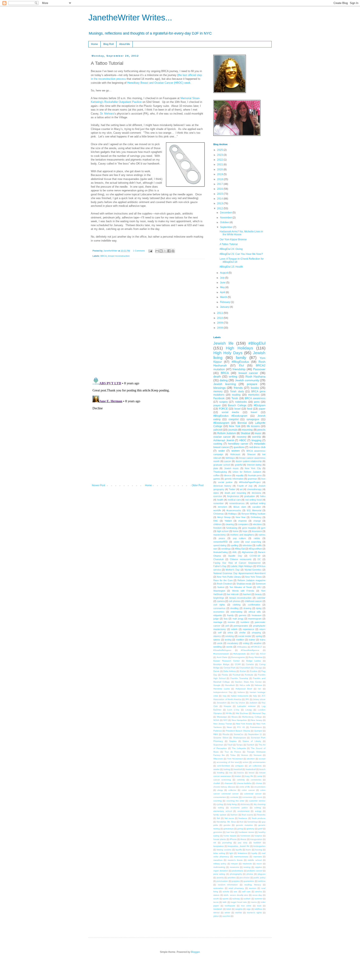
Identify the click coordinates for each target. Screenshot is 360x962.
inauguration (256, 839)
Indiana (241, 692)
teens (254, 902)
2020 (220, 169)
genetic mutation (244, 825)
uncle (219, 643)
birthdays (230, 458)
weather (258, 643)
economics (218, 612)
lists (226, 618)
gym (263, 528)
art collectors (255, 766)
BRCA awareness (255, 398)
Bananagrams (238, 657)
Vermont (257, 755)
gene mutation (249, 528)
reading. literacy (252, 884)
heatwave (256, 615)
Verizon (244, 755)
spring (259, 636)
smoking (229, 636)
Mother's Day (233, 569)
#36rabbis (242, 647)
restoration (218, 888)
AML (234, 552)
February (225, 302)
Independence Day (222, 692)
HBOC (242, 440)
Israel (237, 408)
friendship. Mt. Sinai (226, 822)
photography (236, 874)
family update (219, 815)
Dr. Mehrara (107, 113)
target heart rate (239, 902)
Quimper (258, 731)
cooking (217, 443)
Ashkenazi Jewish (223, 440)
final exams (247, 815)
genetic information (234, 478)
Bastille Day (235, 556)
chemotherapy (254, 489)
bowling (220, 772)
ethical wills (255, 612)
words (229, 646)
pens (257, 401)
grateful (238, 465)
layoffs (239, 850)
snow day (257, 895)
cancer (227, 461)
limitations (242, 853)
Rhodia (225, 734)
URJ (259, 587)
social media (230, 412)
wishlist (238, 912)
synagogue (252, 419)
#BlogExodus (240, 361)
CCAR (238, 664)
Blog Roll (108, 44)
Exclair (243, 671)
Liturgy (248, 710)
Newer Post (98, 485)
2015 (220, 193)
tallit (224, 902)
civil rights (219, 604)
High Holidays (239, 348)
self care (246, 891)
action (246, 762)
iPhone (233, 839)
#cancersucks (233, 510)
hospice (258, 836)
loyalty (254, 853)
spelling (234, 545)
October (225, 222)
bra (230, 772)
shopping (256, 632)
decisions (256, 493)
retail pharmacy (236, 888)
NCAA (216, 720)
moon (259, 863)
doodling (234, 608)
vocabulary (232, 643)
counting (217, 801)
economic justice (239, 807)
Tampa (239, 745)
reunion (252, 888)
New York (234, 426)
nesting (246, 867)
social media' (244, 636)
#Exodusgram (221, 422)
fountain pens (255, 475)
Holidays (232, 513)
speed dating (219, 545)
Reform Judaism (226, 433)
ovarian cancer (222, 436)
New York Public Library (229, 577)
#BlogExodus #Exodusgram (230, 415)
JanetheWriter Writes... (130, 17)
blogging (256, 440)
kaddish (257, 842)
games (216, 478)
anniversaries (259, 762)
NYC (225, 720)
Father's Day (219, 566)
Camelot (250, 664)
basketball (251, 769)
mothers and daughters (242, 534)
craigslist (234, 419)
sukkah (247, 898)
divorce (227, 475)
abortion (251, 759)
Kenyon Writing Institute (253, 513)
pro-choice (245, 877)
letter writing (219, 853)
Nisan (229, 727)
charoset (228, 783)
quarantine (249, 881)
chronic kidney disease (224, 787)
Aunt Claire (222, 657)
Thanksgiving (220, 472)
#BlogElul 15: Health (231, 266)
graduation (249, 496)
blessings (219, 387)
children (217, 524)
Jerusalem (221, 703)
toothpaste (230, 906)
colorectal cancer (252, 794)
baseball (238, 769)
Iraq (224, 696)
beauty (258, 594)
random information (228, 884)
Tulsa (232, 755)
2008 (220, 327)
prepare (252, 384)
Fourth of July (245, 486)
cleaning (229, 524)
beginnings (218, 598)
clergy (220, 790)
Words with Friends (243, 590)
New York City (253, 468)
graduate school (221, 465)
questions (239, 447)
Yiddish (228, 521)
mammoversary (241, 856)
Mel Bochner (242, 713)
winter (227, 912)
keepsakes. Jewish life (238, 846)
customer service (257, 801)
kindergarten (259, 846)
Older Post (198, 485)
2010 (220, 318)
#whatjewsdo (239, 654)
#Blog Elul (240, 548)
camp (259, 776)
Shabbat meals (243, 583)
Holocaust (235, 454)
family (241, 357)
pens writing (219, 874)
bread (251, 772)
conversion (247, 797)
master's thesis (235, 860)
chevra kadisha (244, 783)
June (223, 282)
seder (221, 450)
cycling (219, 804)
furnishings (253, 822)
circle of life (244, 787)
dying (258, 608)
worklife (217, 510)
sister (236, 542)
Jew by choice (238, 703)
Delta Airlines (229, 671)
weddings (226, 548)
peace (222, 538)
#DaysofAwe (255, 548)
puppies (236, 881)
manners (257, 856)
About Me (124, 44)
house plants (219, 839)
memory (217, 391)
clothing (236, 604)
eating (221, 807)
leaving (258, 850)
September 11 (255, 734)
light (231, 853)
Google (216, 685)
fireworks (261, 815)
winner (216, 912)
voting (246, 643)
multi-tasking (219, 867)
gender (227, 825)
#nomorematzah (221, 654)
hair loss (230, 832)
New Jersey (256, 720)
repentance (248, 629)
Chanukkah (244, 668)
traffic (259, 545)
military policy (219, 863)
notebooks (241, 401)
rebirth (234, 629)
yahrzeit (217, 429)
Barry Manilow (255, 657)
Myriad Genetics (253, 569)
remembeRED (220, 542)
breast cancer (248, 373)
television (247, 545)
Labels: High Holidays (241, 566)
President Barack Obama (238, 731)
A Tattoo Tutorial (229, 244)
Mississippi (222, 717)
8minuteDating (220, 552)
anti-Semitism (223, 766)
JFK (247, 699)
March (224, 297)
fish (218, 818)
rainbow (261, 881)
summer (258, 898)
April (223, 292)
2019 (220, 174)
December (226, 212)
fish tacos (229, 818)
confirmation (254, 604)
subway (236, 898)
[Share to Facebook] (169, 251)
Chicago (258, 668)
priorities (232, 877)
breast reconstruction (119, 256)
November (226, 217)
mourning (247, 429)
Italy (255, 696)
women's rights (254, 912)
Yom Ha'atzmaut (235, 759)
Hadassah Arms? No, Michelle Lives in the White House (241, 233)
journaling (227, 842)
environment (243, 811)
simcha (258, 891)
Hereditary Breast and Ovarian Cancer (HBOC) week (158, 82)
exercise (217, 496)
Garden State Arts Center (248, 682)
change (257, 521)
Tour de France (233, 752)
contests (234, 797)
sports (226, 898)
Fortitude (249, 675)
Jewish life (223, 343)
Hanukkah (230, 685)
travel (254, 412)
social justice (225, 482)
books (255, 387)
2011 (220, 313)
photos (249, 874)
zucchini (226, 916)
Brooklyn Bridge (221, 664)
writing (233, 376)
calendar (261, 598)
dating (224, 380)
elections (257, 524)
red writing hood (253, 499)
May (222, 287)
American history (222, 486)
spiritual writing (257, 503)
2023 (220, 154)
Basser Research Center (226, 661)
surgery (223, 401)
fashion (234, 815)
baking (227, 769)
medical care (234, 499)
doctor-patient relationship (249, 461)
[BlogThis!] (161, 251)
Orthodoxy (256, 517)
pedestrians (237, 871)
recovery (241, 436)
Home (94, 44)
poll (227, 625)
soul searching (253, 542)
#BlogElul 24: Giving (231, 249)
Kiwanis (227, 706)
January (225, 306)
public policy (259, 877)
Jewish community (247, 380)
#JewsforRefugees (222, 650)
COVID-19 (255, 556)
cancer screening (222, 780)
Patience (217, 731)
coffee (216, 475)
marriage (217, 622)
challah (216, 783)
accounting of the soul (228, 762)
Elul (241, 365)
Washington (219, 590)
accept (262, 759)
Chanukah (218, 559)
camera (221, 601)
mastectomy (219, 534)
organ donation (220, 871)
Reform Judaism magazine (251, 580)
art (241, 489)
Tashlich (250, 745)
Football (236, 675)
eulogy (258, 811)
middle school (254, 860)
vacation (256, 507)
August (224, 272)
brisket (238, 776)
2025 (220, 149)
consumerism (219, 797)
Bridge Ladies (253, 661)
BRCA (103, 256)
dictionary (245, 804)
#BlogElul (256, 343)
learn (248, 850)
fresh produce (259, 818)
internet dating (254, 465)
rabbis (257, 538)
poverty (220, 877)
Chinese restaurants (240, 559)
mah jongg (237, 618)
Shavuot (251, 454)
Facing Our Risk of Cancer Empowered (236, 563)
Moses (234, 717)
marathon (217, 860)
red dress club (257, 447)
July (222, 277)
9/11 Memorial (254, 510)
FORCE (223, 408)
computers (243, 524)
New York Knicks (244, 724)
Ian (259, 689)
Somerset (260, 583)
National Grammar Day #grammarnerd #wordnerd (239, 573)
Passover (259, 369)
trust (259, 906)
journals (233, 429)
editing (257, 807)
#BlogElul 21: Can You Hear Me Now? (241, 254)
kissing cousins (224, 850)
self (219, 632)
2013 (220, 203)
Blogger (195, 952)
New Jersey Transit (222, 724)
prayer (217, 405)
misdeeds (247, 863)
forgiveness (233, 496)
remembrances (237, 503)
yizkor (216, 916)
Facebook (219, 398)
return (262, 629)
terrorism (222, 507)
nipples (258, 867)
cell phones (234, 601)
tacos (216, 902)
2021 (220, 164)
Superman (218, 745)
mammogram (254, 618)
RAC (215, 521)
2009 (220, 322)
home (235, 531)
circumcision (259, 787)
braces (240, 772)
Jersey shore (259, 699)
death (217, 376)
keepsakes (218, 846)
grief (260, 828)
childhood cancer (253, 601)
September (226, 227)
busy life (249, 776)
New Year (241, 517)
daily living (232, 804)
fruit (241, 822)
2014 (220, 198)
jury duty (242, 842)
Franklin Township (239, 678)
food (249, 408)
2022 (220, 159)
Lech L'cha (233, 710)
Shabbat (245, 433)
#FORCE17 (256, 647)
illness (243, 839)
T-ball (229, 745)
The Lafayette (239, 748)
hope (245, 531)
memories (253, 394)
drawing (247, 608)
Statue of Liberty (251, 741)
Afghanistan (248, 552)
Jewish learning (224, 384)
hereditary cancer (238, 443)
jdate (215, 468)
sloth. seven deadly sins (236, 895)
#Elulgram (259, 405)
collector (232, 790)
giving (240, 828)
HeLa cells (245, 685)
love (263, 478)
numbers (244, 622)
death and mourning (235, 493)
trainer (252, 639)
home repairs (230, 836)
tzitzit (228, 909)
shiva (230, 632)
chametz (242, 521)
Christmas (218, 513)
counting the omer (235, 801)
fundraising (231, 528)
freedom (217, 528)
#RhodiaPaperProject (250, 482)
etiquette (217, 615)
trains (262, 639)
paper (262, 408)
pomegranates (241, 625)
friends (238, 387)
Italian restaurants (240, 696)
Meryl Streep (224, 517)
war (215, 548)
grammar (252, 478)
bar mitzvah (233, 594)
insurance (257, 531)
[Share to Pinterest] (173, 251)
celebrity (241, 780)
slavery (217, 636)
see (235, 891)
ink (214, 842)
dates (216, 493)
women (235, 450)
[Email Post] (150, 250)
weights (238, 909)
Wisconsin (218, 759)
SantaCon (239, 734)
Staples (232, 741)
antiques (239, 766)
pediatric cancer (254, 871)
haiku (262, 496)
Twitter (232, 489)
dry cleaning (259, 804)
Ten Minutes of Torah (240, 587)
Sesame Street (220, 737)
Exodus (253, 671)
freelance (242, 818)
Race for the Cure (223, 580)
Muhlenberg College (252, 717)
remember (218, 503)
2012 (220, 208)
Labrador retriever (246, 706)
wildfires (258, 909)
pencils (261, 429)
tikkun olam (239, 507)
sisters (216, 895)
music (258, 433)
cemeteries (256, 780)
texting (228, 639)
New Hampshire (239, 720)
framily (230, 615)
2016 (220, 188)
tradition (240, 639)
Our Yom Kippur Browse (233, 239)
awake (216, 769)
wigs (248, 909)
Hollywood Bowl (244, 689)
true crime (246, 906)
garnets (242, 615)
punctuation (222, 881)
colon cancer (248, 790)
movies (231, 622)
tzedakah (217, 909)
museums (234, 867)
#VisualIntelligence (250, 650)
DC (259, 559)
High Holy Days (227, 353)
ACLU (262, 654)
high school (222, 531)
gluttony (250, 828)
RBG (215, 734)
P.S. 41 (241, 727)
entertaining (236, 612)
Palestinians (256, 727)
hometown (245, 836)
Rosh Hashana (255, 376)
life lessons (253, 426)
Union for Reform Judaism (246, 472)
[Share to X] (165, 251)
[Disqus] (148, 320)
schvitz (226, 891)
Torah (234, 398)
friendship (238, 369)
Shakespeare (239, 737)
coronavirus (219, 608)
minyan (234, 863)
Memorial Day (258, 713)
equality (240, 475)
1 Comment (139, 250)
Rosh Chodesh (224, 583)
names (262, 534)
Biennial (242, 422)
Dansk (216, 671)
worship (256, 436)
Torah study (237, 391)
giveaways (229, 828)
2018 (220, 179)
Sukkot (220, 587)
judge (216, 618)
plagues (261, 874)
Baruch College (237, 405)
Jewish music (231, 468)
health (220, 499)
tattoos (216, 639)
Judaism (253, 703)
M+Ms (229, 713)
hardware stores (246, 832)
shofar (242, 632)
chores (259, 783)
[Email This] (157, 251)
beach (262, 769)
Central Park (229, 668)
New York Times (253, 577)
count (259, 797)
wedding (217, 646)
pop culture (239, 538)
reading (236, 394)
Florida (225, 675)
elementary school (222, 811)
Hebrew (258, 685)
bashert (247, 594)
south (216, 898)
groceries (217, 832)
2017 (220, 184)
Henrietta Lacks (221, 689)
